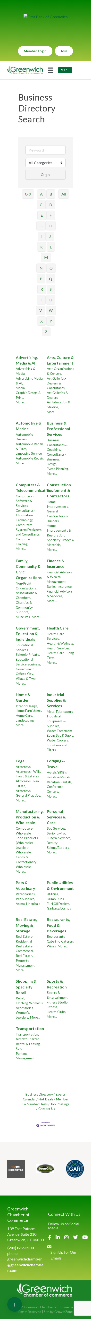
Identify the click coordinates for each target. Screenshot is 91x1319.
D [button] (50, 204)
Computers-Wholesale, (24, 830)
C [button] (41, 204)
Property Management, (25, 963)
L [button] (51, 247)
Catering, (53, 941)
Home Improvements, (58, 504)
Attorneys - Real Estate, (28, 783)
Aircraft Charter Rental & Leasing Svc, (28, 1043)
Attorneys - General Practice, (28, 793)
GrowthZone (63, 1312)
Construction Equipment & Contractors (59, 490)
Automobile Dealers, (24, 437)
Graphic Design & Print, (28, 395)
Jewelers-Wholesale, (24, 850)
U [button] (50, 300)
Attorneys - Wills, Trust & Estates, (28, 774)
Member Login (35, 51)
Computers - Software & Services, (25, 501)
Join (64, 51)
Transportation (30, 1028)
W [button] (51, 310)
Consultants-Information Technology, (25, 515)
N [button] (41, 268)
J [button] (50, 236)
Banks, (51, 586)
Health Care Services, (55, 636)
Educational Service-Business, (28, 661)
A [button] (41, 194)
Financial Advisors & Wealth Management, (60, 577)
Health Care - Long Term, (60, 655)
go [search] (47, 174)
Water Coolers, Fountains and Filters (58, 745)
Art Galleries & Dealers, (57, 395)
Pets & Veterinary (25, 885)
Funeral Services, (59, 838)
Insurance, (65, 586)
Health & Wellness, (60, 643)
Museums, (23, 617)
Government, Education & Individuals (28, 633)
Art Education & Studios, (58, 404)
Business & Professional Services (58, 428)
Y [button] (51, 321)
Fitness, (52, 1007)
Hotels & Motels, (59, 777)
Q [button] (50, 278)
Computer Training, (23, 541)
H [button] (50, 225)
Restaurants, (56, 936)
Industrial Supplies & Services (56, 700)
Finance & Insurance (55, 563)
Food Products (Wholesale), (27, 840)
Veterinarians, (25, 894)
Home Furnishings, (29, 711)
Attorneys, (23, 767)
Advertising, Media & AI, (29, 380)
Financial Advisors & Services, (60, 593)
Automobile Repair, (30, 458)
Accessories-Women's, (25, 1010)
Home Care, (24, 715)
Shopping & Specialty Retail (26, 987)
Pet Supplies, (25, 899)
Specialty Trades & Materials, (60, 542)
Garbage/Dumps (59, 908)
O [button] (51, 268)
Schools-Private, (28, 654)
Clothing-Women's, (29, 1003)
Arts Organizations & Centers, (60, 371)
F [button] (51, 215)
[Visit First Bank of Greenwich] (46, 16)
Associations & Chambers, (26, 595)
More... (21, 402)
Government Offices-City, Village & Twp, (26, 674)
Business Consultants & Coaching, (57, 444)
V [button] (40, 310)
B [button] (51, 194)
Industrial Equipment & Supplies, (56, 721)
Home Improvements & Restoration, (59, 530)
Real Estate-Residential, (24, 939)
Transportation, (27, 1034)
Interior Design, (27, 706)
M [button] (46, 257)
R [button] (42, 289)
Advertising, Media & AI (27, 360)
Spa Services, (56, 828)
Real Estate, (24, 956)
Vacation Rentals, (59, 782)
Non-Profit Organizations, (26, 585)
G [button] (41, 225)
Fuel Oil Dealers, (58, 904)
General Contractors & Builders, (57, 516)
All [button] (63, 194)
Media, (20, 388)
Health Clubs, (56, 1012)
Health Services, (58, 648)
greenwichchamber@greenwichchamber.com (25, 1264)
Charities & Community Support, (24, 607)
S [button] (51, 289)
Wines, (52, 946)
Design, (52, 464)
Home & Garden (23, 697)
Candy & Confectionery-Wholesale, (27, 861)
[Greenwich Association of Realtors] (75, 1169)
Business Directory (39, 1094)
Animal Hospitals (28, 904)
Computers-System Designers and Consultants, (28, 529)
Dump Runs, (56, 899)
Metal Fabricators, (60, 712)
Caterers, (67, 941)
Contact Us (46, 1109)
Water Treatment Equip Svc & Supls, (60, 733)
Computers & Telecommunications (34, 487)
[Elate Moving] (16, 1169)
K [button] (41, 247)
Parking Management (25, 1056)
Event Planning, (58, 469)
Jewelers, (22, 1017)
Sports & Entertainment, (57, 995)
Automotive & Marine (28, 426)
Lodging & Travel (56, 763)
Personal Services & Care (56, 817)
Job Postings (59, 1104)
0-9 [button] (28, 194)
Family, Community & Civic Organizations (29, 569)
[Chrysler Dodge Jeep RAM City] (45, 1169)
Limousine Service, (29, 453)
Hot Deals (46, 1099)
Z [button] (46, 331)
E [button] (42, 215)
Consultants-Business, (56, 456)
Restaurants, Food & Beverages (58, 925)
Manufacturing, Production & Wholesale (30, 817)
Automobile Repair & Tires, (29, 446)
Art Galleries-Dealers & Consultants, (56, 383)
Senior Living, (56, 833)
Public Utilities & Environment (60, 885)
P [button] (41, 278)
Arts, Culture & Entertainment (60, 360)
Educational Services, (24, 647)
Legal (20, 760)
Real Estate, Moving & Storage (26, 925)
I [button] (41, 236)
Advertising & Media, (25, 371)
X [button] (41, 321)
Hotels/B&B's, (57, 772)
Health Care (57, 628)
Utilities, (53, 894)
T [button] (41, 300)
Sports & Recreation (57, 984)
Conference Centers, (55, 789)
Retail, (20, 998)
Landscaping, (25, 720)
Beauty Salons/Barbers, (58, 845)
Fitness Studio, (57, 1002)
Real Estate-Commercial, (25, 948)
